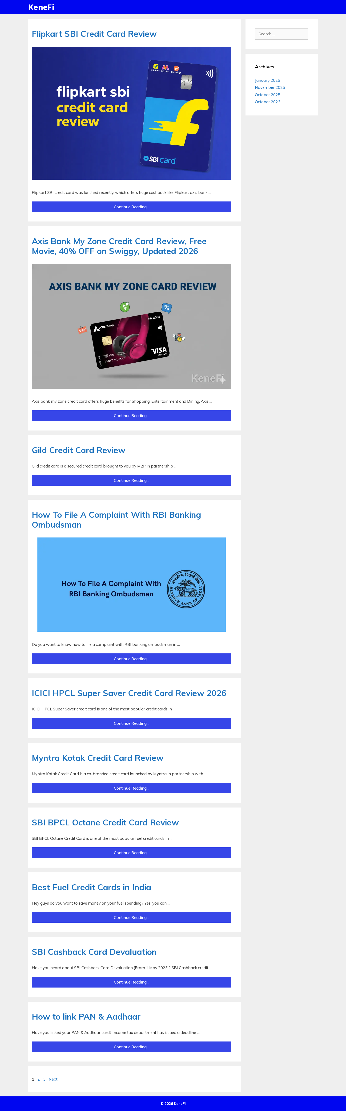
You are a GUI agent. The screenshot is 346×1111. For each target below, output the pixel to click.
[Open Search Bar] (311, 7)
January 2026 (267, 80)
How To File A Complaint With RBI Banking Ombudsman (116, 519)
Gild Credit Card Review (78, 450)
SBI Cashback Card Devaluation (94, 952)
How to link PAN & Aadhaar (86, 1016)
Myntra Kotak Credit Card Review (98, 758)
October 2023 (267, 101)
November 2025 (270, 87)
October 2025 (267, 94)
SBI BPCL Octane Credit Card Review (105, 822)
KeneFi (41, 7)
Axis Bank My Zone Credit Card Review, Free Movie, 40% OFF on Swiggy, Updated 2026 (119, 246)
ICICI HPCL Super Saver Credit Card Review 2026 (129, 693)
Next (55, 1079)
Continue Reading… (131, 206)
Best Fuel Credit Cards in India (91, 887)
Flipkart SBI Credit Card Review (94, 34)
